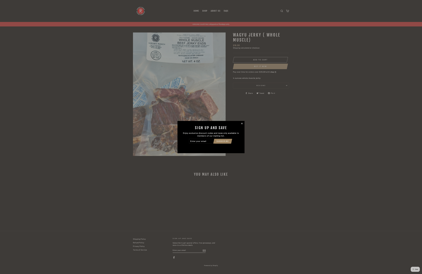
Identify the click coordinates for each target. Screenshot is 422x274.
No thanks (211, 146)
